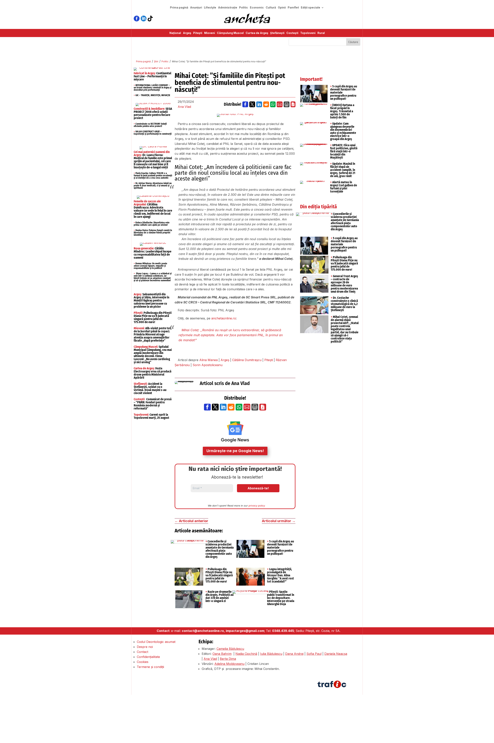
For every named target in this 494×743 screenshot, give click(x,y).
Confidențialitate (148, 657)
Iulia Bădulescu (271, 654)
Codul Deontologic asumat (156, 642)
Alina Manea (208, 360)
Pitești (197, 33)
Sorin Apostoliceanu (207, 365)
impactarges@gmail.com (245, 631)
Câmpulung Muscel (230, 33)
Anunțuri (196, 7)
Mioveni (209, 33)
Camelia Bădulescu (230, 649)
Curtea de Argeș (257, 33)
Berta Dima (228, 659)
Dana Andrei (294, 654)
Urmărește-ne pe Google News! (235, 451)
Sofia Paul (313, 654)
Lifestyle (210, 7)
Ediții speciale (310, 7)
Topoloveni (308, 33)
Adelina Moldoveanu (229, 664)
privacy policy (257, 505)
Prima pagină (179, 7)
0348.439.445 (283, 631)
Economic (257, 7)
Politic (243, 7)
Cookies (142, 662)
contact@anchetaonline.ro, (203, 631)
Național (175, 33)
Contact (142, 652)
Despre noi (145, 647)
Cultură (271, 7)
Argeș (187, 33)
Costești (292, 33)
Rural (321, 33)
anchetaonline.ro (223, 318)
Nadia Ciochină (246, 654)
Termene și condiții (150, 667)
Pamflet (293, 7)
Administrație (227, 7)
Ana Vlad (184, 107)
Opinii (282, 7)
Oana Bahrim (222, 654)
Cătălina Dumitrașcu (246, 360)
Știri (156, 61)
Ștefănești (277, 33)
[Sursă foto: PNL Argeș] (235, 115)
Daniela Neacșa (335, 654)
